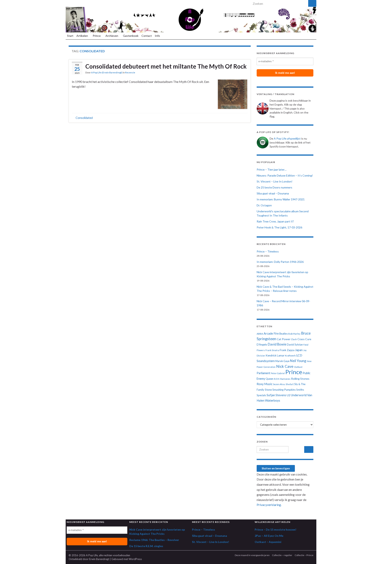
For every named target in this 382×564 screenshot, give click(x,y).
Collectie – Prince (304, 555)
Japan (299, 350)
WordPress (135, 559)
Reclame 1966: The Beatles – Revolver (154, 540)
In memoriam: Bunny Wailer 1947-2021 (281, 199)
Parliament (263, 373)
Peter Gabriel (278, 373)
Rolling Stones (300, 378)
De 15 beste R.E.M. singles (146, 546)
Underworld (299, 395)
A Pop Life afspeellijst (287, 138)
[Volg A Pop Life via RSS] (84, 2)
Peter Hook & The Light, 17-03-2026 (279, 227)
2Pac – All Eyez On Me (269, 535)
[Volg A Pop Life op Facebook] (73, 2)
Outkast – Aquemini (268, 542)
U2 (288, 395)
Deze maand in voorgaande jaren (252, 555)
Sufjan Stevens (276, 395)
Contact (146, 35)
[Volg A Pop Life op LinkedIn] (78, 2)
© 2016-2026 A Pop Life (83, 555)
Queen (269, 378)
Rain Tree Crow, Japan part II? (275, 221)
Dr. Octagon (264, 205)
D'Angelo (262, 344)
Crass (301, 339)
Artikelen (82, 35)
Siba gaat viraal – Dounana (273, 193)
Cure (308, 339)
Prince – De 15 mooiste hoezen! (275, 529)
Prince (97, 35)
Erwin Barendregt (99, 559)
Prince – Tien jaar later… (271, 169)
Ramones (285, 378)
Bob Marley (294, 333)
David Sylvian (295, 344)
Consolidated (84, 117)
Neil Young (298, 361)
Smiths (300, 389)
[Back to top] (373, 555)
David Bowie (277, 344)
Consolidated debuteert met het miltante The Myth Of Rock (166, 66)
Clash (294, 339)
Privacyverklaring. (269, 505)
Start (70, 35)
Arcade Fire (271, 333)
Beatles (283, 333)
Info (158, 35)
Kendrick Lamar (275, 355)
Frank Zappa (287, 350)
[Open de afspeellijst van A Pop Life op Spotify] (68, 2)
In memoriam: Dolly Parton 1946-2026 (280, 261)
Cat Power (283, 339)
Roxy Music (264, 384)
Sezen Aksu (279, 384)
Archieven (112, 35)
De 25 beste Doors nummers (274, 187)
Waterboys (272, 400)
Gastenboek (130, 35)
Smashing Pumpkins (284, 389)
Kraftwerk (290, 355)
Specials (261, 395)
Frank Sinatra (272, 350)
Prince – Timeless (268, 251)
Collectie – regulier (282, 555)
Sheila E (290, 384)
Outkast (298, 367)
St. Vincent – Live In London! (274, 181)
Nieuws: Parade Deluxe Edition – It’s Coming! (285, 175)
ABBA (260, 333)
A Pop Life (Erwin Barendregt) (106, 72)
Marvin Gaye (282, 361)
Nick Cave (284, 366)
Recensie (130, 72)
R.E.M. (277, 379)
